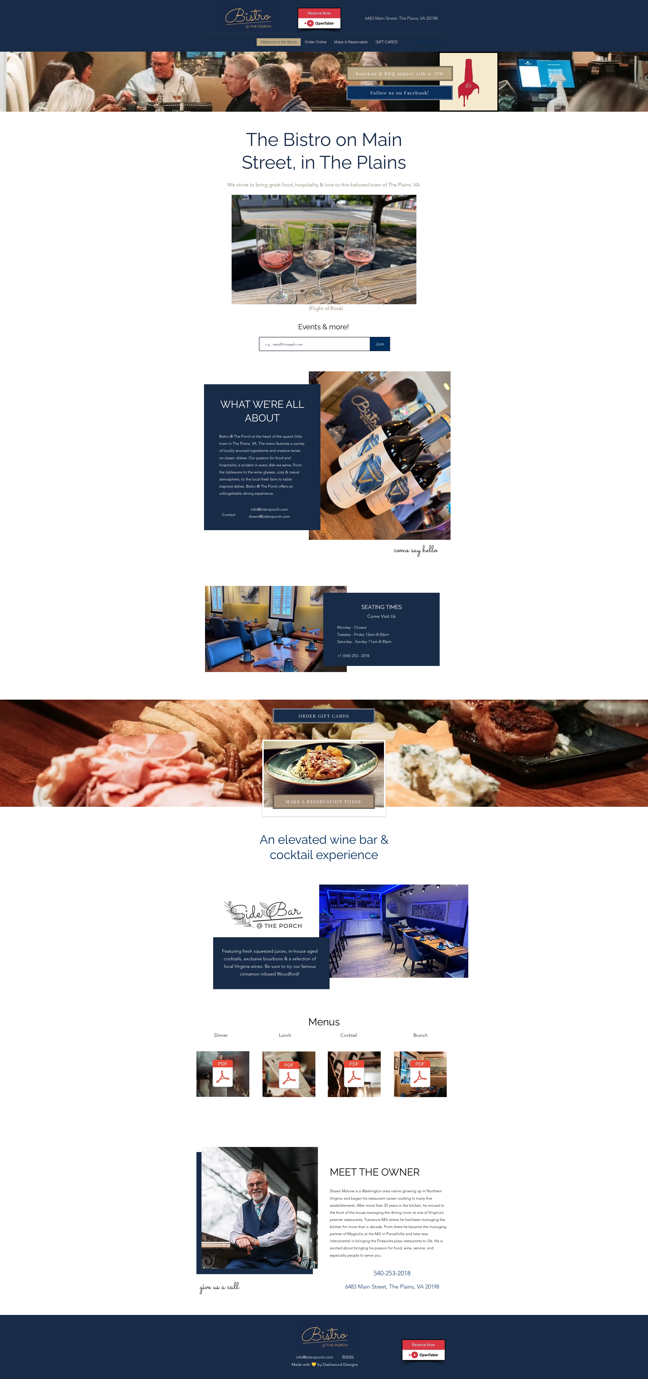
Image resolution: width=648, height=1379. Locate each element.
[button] (232, 515)
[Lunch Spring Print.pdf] (289, 1075)
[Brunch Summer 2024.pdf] (420, 1074)
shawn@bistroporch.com (269, 516)
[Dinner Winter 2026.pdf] (222, 1074)
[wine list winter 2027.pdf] (354, 1074)
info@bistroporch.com (269, 509)
